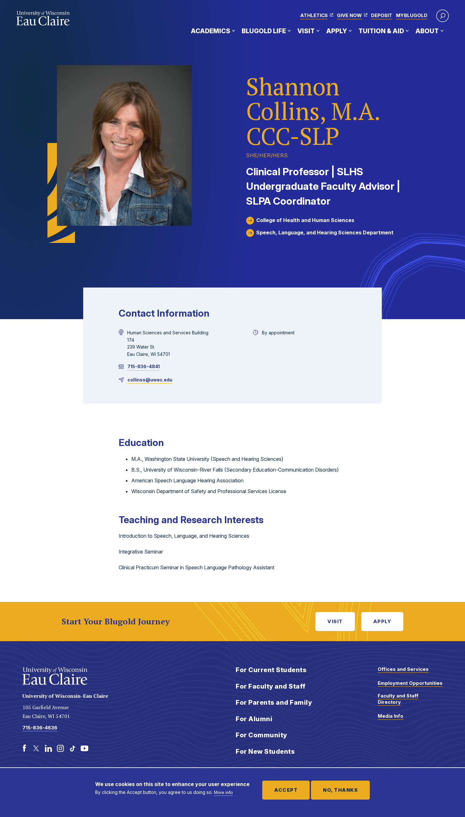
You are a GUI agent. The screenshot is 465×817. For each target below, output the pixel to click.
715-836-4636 (39, 728)
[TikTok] (72, 748)
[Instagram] (60, 748)
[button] (442, 15)
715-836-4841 (143, 366)
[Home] (43, 18)
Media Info (390, 716)
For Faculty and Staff (271, 686)
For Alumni (254, 719)
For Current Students (271, 670)
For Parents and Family (274, 702)
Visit (306, 31)
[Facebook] (24, 748)
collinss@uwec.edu (149, 379)
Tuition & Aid (381, 31)
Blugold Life (264, 31)
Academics (210, 31)
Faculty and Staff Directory (398, 699)
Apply (336, 31)
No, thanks (340, 790)
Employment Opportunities (410, 683)
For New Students (265, 751)
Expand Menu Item (233, 30)
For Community (261, 735)
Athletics (314, 15)
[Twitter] (36, 748)
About (427, 31)
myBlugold (411, 15)
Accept (286, 790)
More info (223, 792)
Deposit (381, 15)
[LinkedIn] (48, 748)
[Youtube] (84, 748)
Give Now (349, 15)
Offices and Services (403, 669)
